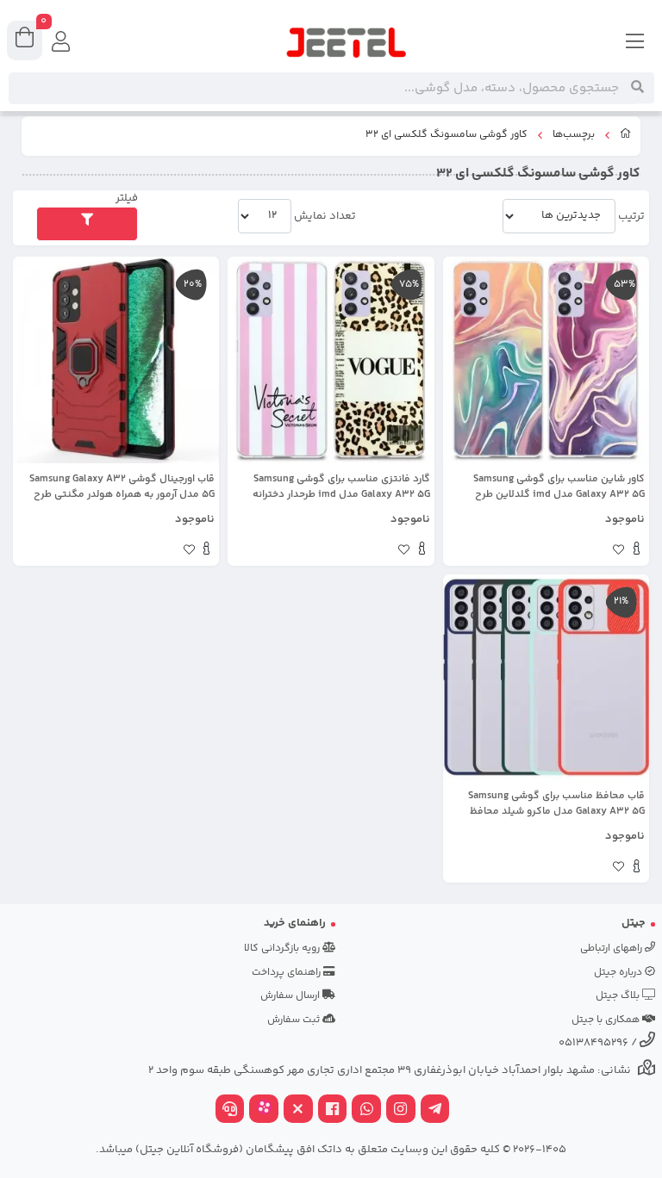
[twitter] (298, 1110)
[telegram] (435, 1110)
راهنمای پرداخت (287, 972)
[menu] (635, 43)
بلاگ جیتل (619, 996)
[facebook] (332, 1110)
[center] (637, 87)
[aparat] (263, 1110)
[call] (230, 1110)
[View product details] (636, 551)
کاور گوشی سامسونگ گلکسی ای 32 (446, 135)
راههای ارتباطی (612, 948)
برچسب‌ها (574, 135)
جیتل (633, 923)
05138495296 (593, 1042)
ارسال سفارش (291, 996)
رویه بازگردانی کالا (283, 948)
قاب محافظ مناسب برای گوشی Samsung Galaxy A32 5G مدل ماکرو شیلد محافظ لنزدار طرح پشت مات (556, 804)
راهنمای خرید (295, 923)
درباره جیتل (619, 972)
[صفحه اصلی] (626, 136)
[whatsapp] (366, 1110)
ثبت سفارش (294, 1020)
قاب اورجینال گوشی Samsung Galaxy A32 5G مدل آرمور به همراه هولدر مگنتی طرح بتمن (122, 487)
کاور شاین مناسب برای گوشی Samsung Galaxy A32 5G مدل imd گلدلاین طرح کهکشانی (559, 487)
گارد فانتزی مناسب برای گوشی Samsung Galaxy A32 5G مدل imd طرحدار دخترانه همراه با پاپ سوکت (341, 487)
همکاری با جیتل (606, 1020)
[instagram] (400, 1110)
